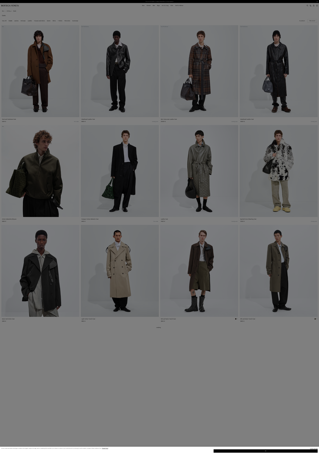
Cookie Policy (105, 448)
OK (265, 451)
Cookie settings (314, 448)
